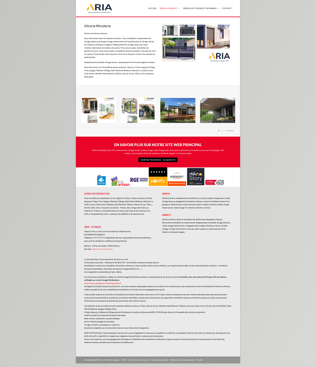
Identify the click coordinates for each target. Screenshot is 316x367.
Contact (227, 8)
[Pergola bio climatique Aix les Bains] (177, 122)
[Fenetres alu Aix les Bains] (138, 122)
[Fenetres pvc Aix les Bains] (98, 122)
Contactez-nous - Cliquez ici (158, 160)
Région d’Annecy (169, 8)
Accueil (152, 8)
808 (96, 360)
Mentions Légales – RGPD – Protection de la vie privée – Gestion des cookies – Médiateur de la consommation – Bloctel (154, 360)
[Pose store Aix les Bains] (217, 122)
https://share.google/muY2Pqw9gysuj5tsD (102, 283)
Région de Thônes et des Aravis (200, 8)
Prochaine (229, 130)
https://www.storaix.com (102, 249)
